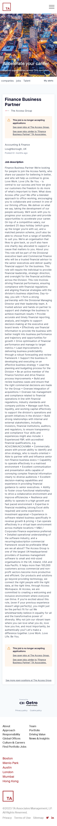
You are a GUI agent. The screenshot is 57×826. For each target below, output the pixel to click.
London (8, 772)
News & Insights (39, 738)
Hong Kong (11, 781)
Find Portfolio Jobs (14, 747)
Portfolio (34, 730)
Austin (7, 767)
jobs (18, 80)
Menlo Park (10, 763)
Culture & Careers (14, 742)
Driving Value (37, 734)
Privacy (7, 818)
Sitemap (38, 818)
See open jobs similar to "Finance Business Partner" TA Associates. (30, 133)
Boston (8, 758)
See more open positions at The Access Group (29, 680)
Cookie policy (36, 710)
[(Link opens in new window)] (47, 818)
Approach (9, 730)
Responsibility (11, 734)
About (6, 726)
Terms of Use (22, 818)
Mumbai (8, 777)
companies (7, 80)
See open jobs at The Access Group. (31, 127)
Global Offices (11, 738)
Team (32, 726)
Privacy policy (21, 710)
